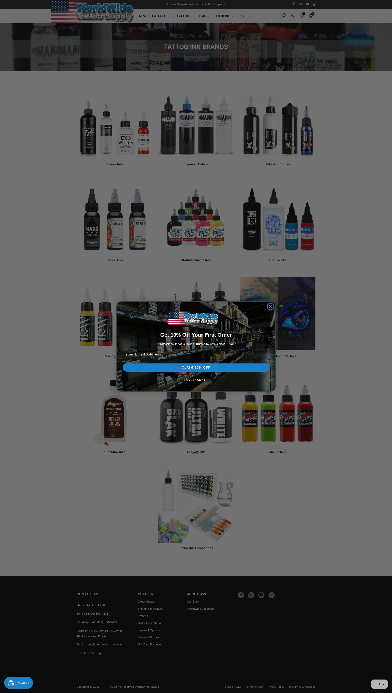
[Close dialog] (270, 306)
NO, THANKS (196, 379)
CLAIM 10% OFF (196, 367)
